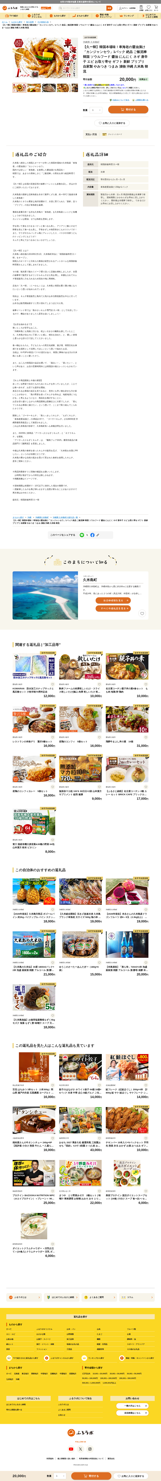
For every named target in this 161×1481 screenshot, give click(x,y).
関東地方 (34, 1374)
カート (156, 10)
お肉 (98, 1329)
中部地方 (44, 1374)
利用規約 (50, 1459)
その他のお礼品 (133, 1349)
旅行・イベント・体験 (45, 1344)
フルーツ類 (131, 1329)
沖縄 (29, 517)
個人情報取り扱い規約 (66, 1459)
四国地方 (72, 1374)
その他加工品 (43, 22)
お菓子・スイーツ (43, 1339)
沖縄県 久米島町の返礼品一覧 (65, 517)
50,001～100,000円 (90, 1378)
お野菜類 (70, 1334)
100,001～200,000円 (108, 1378)
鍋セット (9, 1344)
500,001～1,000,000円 (91, 1383)
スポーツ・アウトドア (136, 1344)
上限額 (141, 10)
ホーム (5, 22)
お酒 (129, 1334)
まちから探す (18, 517)
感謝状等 (100, 1349)
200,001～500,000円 (127, 1378)
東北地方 (25, 1374)
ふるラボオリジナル (44, 1329)
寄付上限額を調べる (14, 1410)
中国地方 (63, 1374)
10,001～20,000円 (100, 1374)
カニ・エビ (10, 1334)
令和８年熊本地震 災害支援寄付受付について (80, 2)
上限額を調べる (141, 100)
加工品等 (30, 22)
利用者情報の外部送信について (91, 1459)
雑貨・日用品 (102, 1344)
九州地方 (9, 1379)
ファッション (41, 1349)
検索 (109, 8)
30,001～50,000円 (134, 1374)
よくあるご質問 (64, 1410)
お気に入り (148, 10)
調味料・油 (131, 1339)
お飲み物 (9, 1339)
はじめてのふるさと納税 (16, 1404)
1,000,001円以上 (109, 1383)
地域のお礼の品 (73, 1344)
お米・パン (71, 1329)
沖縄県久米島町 (42, 517)
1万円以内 (86, 1374)
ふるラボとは (63, 1404)
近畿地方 (53, 1374)
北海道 (16, 1374)
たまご (99, 1334)
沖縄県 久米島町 (91, 42)
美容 (8, 1349)
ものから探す (17, 22)
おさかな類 (40, 1334)
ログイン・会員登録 (128, 8)
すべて (9, 1329)
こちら (123, 88)
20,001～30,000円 (117, 1374)
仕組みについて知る (120, 100)
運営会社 (111, 1459)
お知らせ (61, 1415)
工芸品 (69, 1349)
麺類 (98, 1339)
